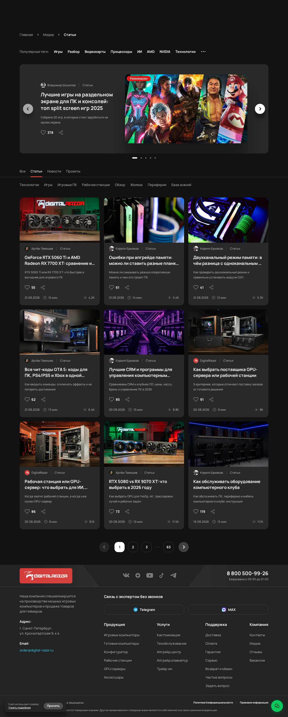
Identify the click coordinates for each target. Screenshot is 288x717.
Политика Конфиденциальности (213, 702)
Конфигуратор (116, 652)
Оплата (211, 643)
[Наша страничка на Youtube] (149, 576)
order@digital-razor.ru (37, 650)
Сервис (211, 660)
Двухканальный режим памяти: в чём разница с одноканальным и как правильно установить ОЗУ (227, 260)
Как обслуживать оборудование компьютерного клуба (226, 484)
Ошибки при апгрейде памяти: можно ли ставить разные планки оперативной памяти (143, 260)
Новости (54, 171)
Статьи (36, 171)
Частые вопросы (218, 677)
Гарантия (213, 652)
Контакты (257, 635)
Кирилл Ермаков (127, 248)
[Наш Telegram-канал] (173, 576)
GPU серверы (114, 668)
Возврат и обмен (218, 668)
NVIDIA (165, 51)
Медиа (255, 643)
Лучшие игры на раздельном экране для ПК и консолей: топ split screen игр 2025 (77, 101)
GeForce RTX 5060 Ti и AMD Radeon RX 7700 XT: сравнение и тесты (58, 260)
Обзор (120, 184)
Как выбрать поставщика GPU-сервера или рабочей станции (225, 372)
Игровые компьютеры (122, 635)
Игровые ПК (67, 184)
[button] (134, 158)
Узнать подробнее (19, 707)
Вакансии (257, 660)
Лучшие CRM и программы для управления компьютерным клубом (140, 372)
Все (23, 171)
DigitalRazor (208, 360)
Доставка (213, 635)
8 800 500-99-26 (247, 573)
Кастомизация (168, 635)
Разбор (74, 51)
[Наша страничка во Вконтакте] (126, 576)
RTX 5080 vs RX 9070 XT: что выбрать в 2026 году (138, 484)
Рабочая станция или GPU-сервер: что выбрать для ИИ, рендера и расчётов (55, 484)
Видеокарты (95, 51)
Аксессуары (114, 677)
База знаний (181, 184)
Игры (58, 51)
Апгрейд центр (169, 652)
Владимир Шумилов (61, 85)
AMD (151, 51)
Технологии (185, 51)
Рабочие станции (96, 184)
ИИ (139, 51)
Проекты (73, 171)
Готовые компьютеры (121, 643)
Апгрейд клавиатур (172, 660)
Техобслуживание (171, 643)
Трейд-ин (164, 668)
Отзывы (256, 652)
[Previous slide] (28, 109)
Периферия (157, 184)
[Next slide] (260, 109)
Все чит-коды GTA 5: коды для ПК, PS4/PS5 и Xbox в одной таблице (56, 372)
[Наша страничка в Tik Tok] (161, 576)
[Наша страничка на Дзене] (138, 576)
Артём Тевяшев (42, 248)
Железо (136, 184)
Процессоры (121, 51)
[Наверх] (277, 692)
